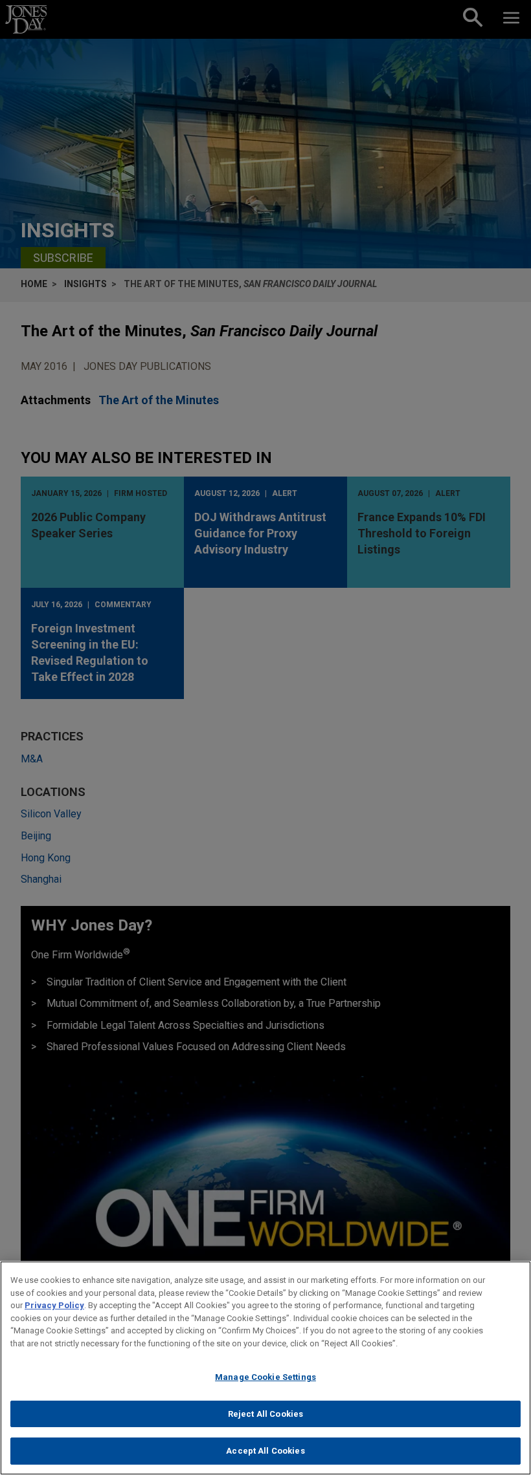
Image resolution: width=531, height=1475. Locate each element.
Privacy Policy (54, 1305)
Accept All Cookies (265, 1451)
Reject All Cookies (265, 1414)
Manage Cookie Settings (265, 1377)
